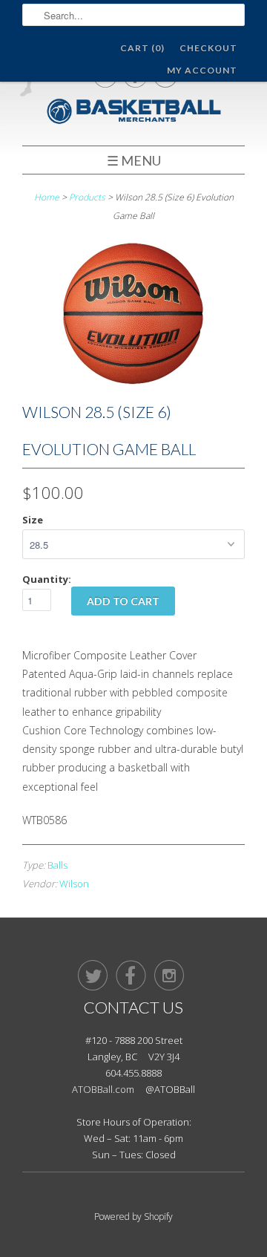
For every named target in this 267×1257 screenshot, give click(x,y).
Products (87, 197)
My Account (202, 70)
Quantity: (46, 579)
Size (32, 519)
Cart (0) (142, 47)
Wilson (74, 883)
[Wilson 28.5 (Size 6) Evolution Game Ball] (133, 384)
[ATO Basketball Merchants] (133, 113)
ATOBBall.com (103, 1089)
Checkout (208, 47)
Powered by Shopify (133, 1216)
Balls (57, 865)
